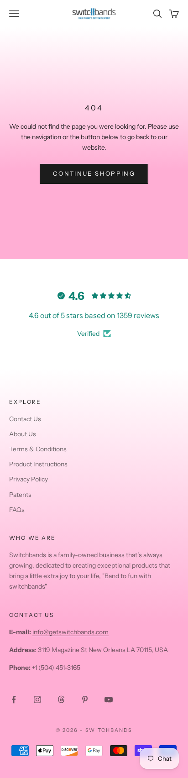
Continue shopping (94, 173)
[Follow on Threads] (61, 699)
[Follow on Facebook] (13, 699)
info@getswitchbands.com (70, 632)
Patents (20, 495)
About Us (22, 434)
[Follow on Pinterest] (84, 699)
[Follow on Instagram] (37, 699)
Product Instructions (38, 464)
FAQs (17, 510)
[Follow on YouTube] (108, 699)
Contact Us (25, 419)
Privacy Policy (28, 479)
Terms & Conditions (38, 449)
